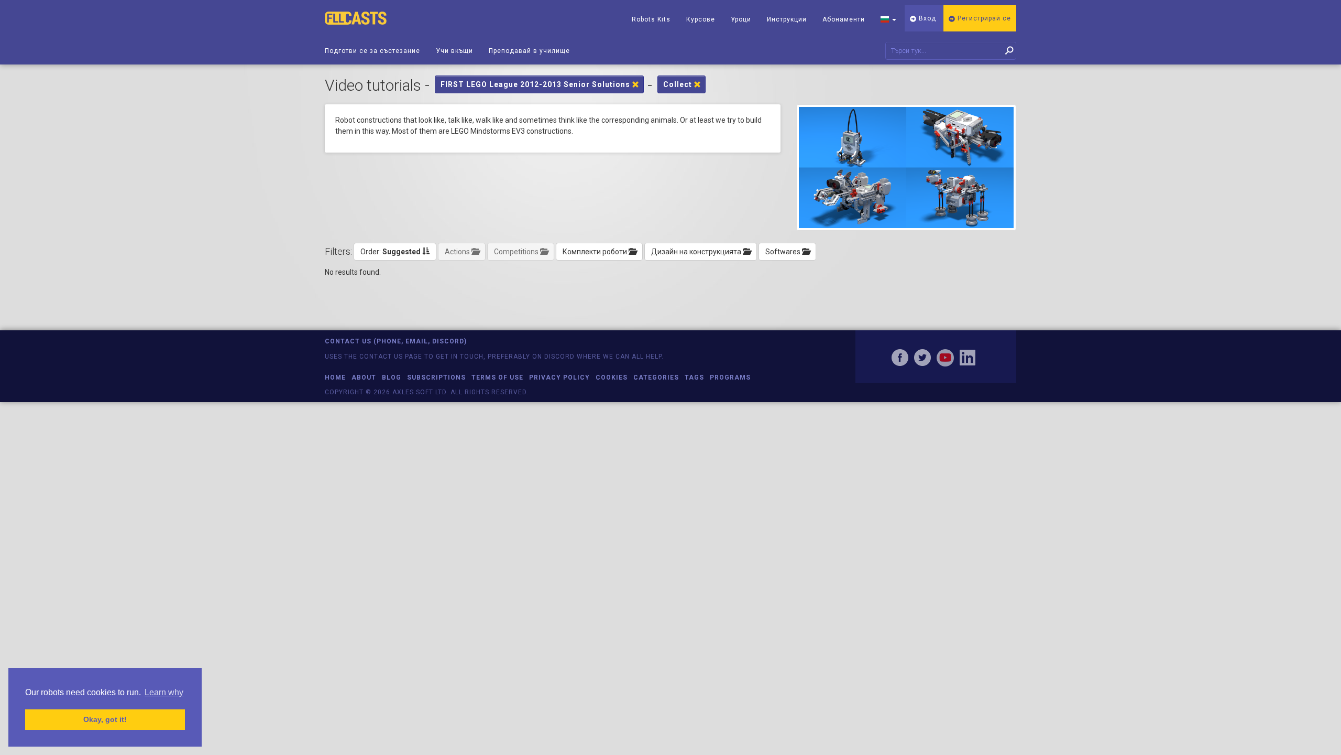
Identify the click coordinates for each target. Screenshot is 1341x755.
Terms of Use (497, 377)
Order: (390, 251)
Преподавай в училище (529, 51)
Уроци (741, 19)
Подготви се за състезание (372, 51)
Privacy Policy (559, 377)
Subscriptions (436, 377)
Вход (926, 18)
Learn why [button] (164, 692)
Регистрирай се (983, 18)
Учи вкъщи (454, 51)
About (363, 377)
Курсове (700, 19)
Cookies (612, 377)
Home (335, 377)
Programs (730, 377)
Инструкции (787, 19)
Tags (694, 377)
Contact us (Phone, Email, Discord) (396, 341)
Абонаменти (843, 19)
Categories (656, 377)
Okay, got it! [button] (105, 719)
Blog (391, 377)
